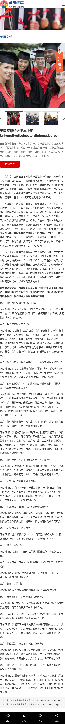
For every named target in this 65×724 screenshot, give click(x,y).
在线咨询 (10, 164)
